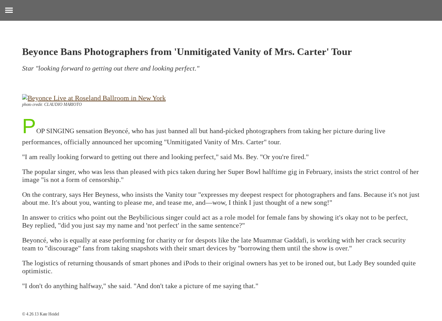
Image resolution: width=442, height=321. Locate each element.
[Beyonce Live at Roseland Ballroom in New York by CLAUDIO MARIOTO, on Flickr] (94, 98)
